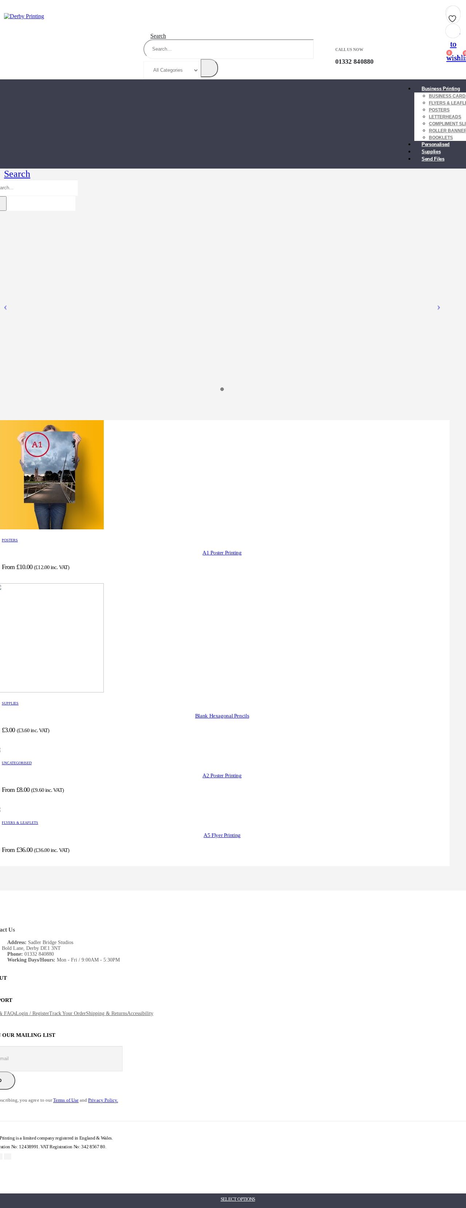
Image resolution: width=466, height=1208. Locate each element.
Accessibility (140, 1013)
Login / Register (32, 1013)
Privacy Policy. (103, 1100)
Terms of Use (66, 1100)
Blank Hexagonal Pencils (222, 716)
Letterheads (445, 116)
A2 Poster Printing (221, 775)
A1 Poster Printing (221, 553)
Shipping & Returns (106, 1013)
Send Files (433, 159)
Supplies (10, 703)
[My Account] (384, 56)
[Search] (209, 68)
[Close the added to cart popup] (458, 8)
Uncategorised (17, 763)
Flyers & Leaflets (20, 823)
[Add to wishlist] (453, 16)
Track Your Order (67, 1013)
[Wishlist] (415, 56)
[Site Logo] (24, 16)
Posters (439, 109)
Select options (238, 1199)
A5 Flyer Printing (222, 835)
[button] (154, 36)
